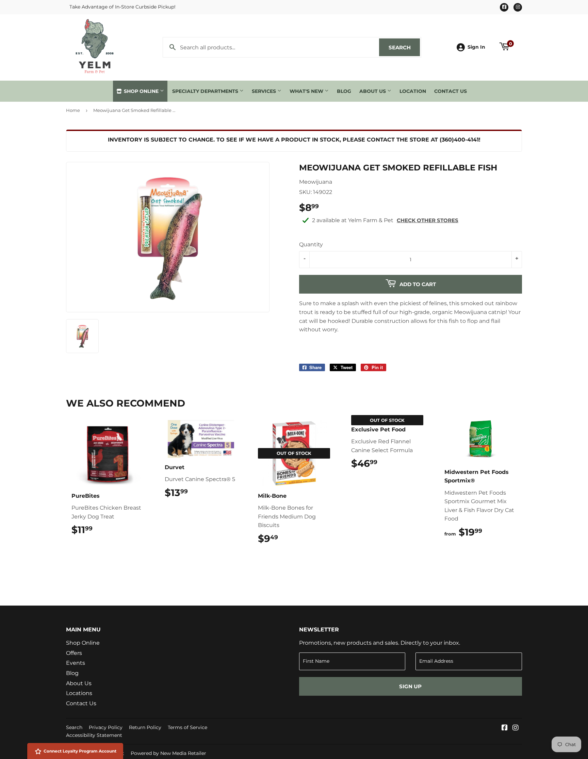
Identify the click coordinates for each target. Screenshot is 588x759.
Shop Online (141, 91)
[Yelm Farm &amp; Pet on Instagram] (515, 728)
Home (73, 110)
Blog (344, 91)
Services (264, 91)
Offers (74, 653)
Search (404, 47)
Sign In (476, 47)
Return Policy (145, 727)
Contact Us (450, 91)
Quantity (311, 244)
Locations (79, 693)
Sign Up (410, 686)
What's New (307, 91)
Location (412, 91)
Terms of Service (187, 727)
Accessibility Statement (94, 735)
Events (75, 663)
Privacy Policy (105, 727)
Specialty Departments (206, 91)
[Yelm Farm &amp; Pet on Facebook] (505, 728)
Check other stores (427, 220)
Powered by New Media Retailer (168, 753)
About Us (373, 91)
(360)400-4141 (459, 139)
